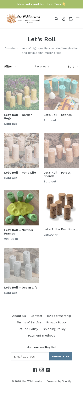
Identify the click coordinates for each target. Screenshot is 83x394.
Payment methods (41, 335)
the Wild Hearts (32, 381)
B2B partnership (59, 316)
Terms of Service (29, 322)
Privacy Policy (56, 322)
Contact (36, 316)
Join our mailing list (41, 347)
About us (19, 316)
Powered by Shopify (59, 381)
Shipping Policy (54, 329)
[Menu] (78, 18)
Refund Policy (28, 329)
